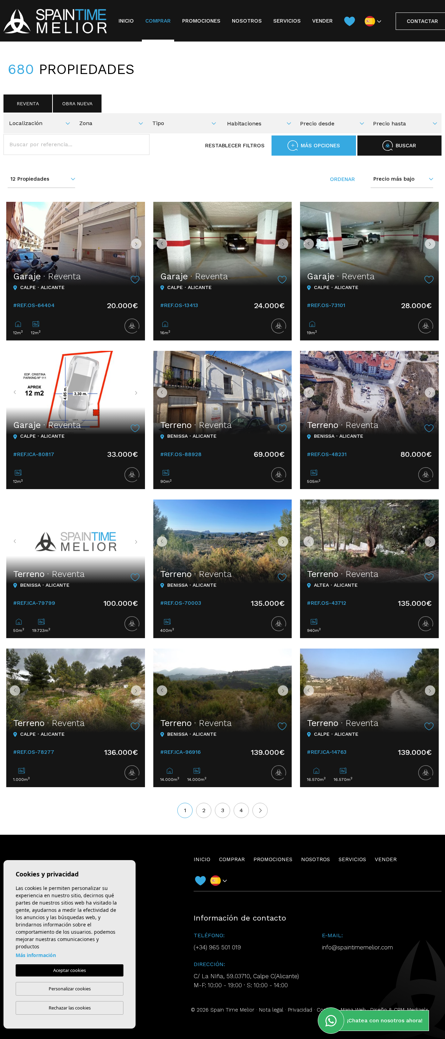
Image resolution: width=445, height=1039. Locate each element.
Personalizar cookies (70, 989)
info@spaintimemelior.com (357, 947)
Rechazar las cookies (70, 1008)
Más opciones (320, 145)
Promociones (201, 21)
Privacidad (300, 1010)
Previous (13, 244)
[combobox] (41, 122)
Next (138, 244)
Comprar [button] (158, 21)
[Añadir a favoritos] (135, 279)
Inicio (126, 21)
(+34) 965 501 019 (217, 947)
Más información (36, 955)
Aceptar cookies (69, 970)
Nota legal (271, 1010)
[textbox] (42, 123)
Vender (322, 21)
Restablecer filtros (235, 145)
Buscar (406, 145)
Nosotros (247, 21)
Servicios (287, 21)
